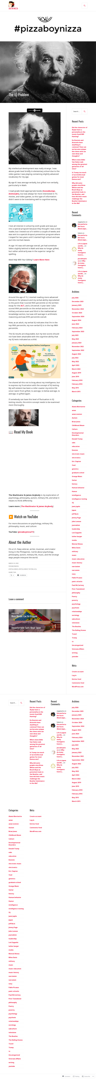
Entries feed (76, 679)
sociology (75, 615)
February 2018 (77, 380)
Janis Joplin (76, 506)
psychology (76, 604)
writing (74, 653)
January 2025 (76, 305)
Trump (74, 638)
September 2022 (78, 350)
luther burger (77, 536)
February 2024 (77, 328)
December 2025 (77, 301)
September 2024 (78, 316)
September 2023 (78, 331)
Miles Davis (76, 548)
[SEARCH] (84, 6)
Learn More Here (41, 259)
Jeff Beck (75, 514)
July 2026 (75, 298)
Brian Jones (76, 422)
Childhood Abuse (78, 425)
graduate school (78, 473)
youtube (75, 656)
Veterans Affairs (78, 649)
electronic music (78, 454)
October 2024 (77, 313)
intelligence (14, 569)
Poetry (74, 596)
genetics (75, 469)
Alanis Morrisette (78, 407)
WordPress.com (78, 687)
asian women (77, 414)
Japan (74, 510)
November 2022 (78, 346)
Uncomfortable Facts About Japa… (82, 226)
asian (74, 410)
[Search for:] (79, 111)
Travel (74, 634)
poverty (75, 600)
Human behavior (78, 488)
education (76, 446)
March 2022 (76, 369)
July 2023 (75, 335)
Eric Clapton (76, 461)
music (74, 555)
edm (73, 443)
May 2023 (75, 339)
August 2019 (76, 373)
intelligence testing (16, 90)
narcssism (76, 570)
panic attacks (77, 581)
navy (73, 574)
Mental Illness (77, 544)
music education (78, 559)
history (74, 484)
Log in (74, 675)
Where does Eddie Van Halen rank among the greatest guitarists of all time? (79, 164)
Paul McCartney (78, 585)
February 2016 (77, 384)
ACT (22, 305)
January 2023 (76, 343)
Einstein (75, 450)
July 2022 (75, 358)
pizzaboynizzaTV (26, 532)
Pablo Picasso (77, 578)
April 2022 (75, 365)
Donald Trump (77, 439)
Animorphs (14, 193)
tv (73, 641)
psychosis (75, 608)
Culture (75, 429)
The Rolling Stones (79, 630)
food (73, 465)
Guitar (74, 480)
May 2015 (75, 388)
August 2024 (76, 320)
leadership (76, 529)
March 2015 (76, 391)
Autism (74, 418)
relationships (77, 611)
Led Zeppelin (77, 533)
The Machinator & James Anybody (37, 506)
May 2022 (75, 361)
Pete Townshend (78, 589)
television (75, 623)
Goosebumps (49, 191)
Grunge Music (77, 476)
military (75, 551)
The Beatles (76, 626)
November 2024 (78, 309)
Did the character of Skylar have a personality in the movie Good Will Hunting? (79, 132)
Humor (74, 491)
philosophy (76, 593)
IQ (36, 569)
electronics (76, 458)
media (74, 540)
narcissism (76, 566)
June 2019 (75, 376)
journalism (76, 525)
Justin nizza (13, 8)
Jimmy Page (76, 518)
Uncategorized (77, 645)
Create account (78, 672)
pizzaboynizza (14, 566)
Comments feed (78, 683)
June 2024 (75, 324)
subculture (76, 619)
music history (77, 563)
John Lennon (76, 521)
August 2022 (76, 354)
